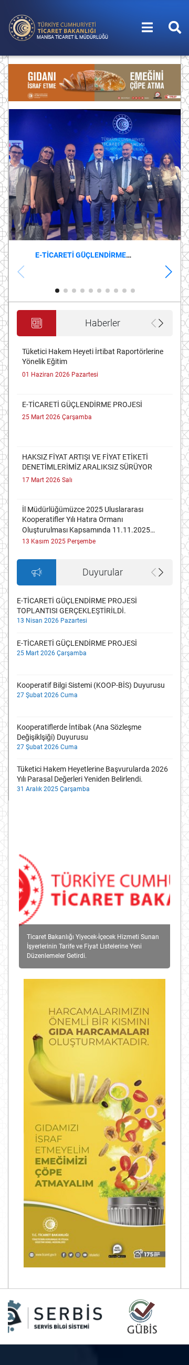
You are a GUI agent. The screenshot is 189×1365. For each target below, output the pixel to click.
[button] (168, 271)
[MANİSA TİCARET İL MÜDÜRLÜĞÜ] (52, 27)
